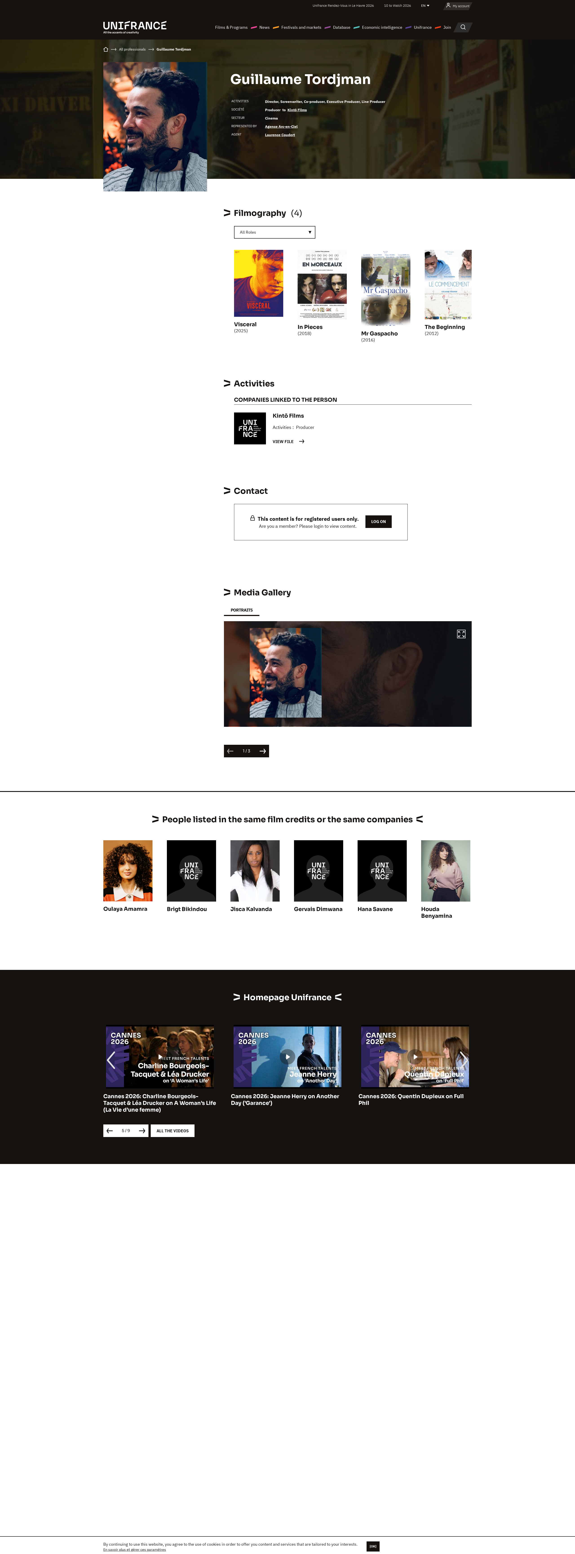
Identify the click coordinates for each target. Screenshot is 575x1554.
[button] (461, 634)
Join (447, 27)
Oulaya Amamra (125, 909)
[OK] (373, 1546)
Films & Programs (231, 27)
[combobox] (274, 232)
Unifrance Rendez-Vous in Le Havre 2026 (343, 5)
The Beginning (445, 327)
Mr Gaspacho (379, 333)
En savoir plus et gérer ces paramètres (134, 1549)
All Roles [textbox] (248, 232)
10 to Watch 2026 (397, 5)
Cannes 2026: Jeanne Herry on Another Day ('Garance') (157, 1099)
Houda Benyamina (436, 912)
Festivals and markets (301, 27)
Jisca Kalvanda (251, 909)
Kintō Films (297, 110)
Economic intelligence (382, 27)
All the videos (173, 1130)
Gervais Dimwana (318, 909)
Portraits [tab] (242, 610)
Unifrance (423, 27)
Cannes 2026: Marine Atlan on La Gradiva (414, 1096)
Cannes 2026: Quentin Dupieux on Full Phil (283, 1099)
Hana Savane (375, 909)
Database (341, 27)
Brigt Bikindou (187, 909)
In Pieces (310, 327)
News (264, 27)
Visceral (245, 324)
